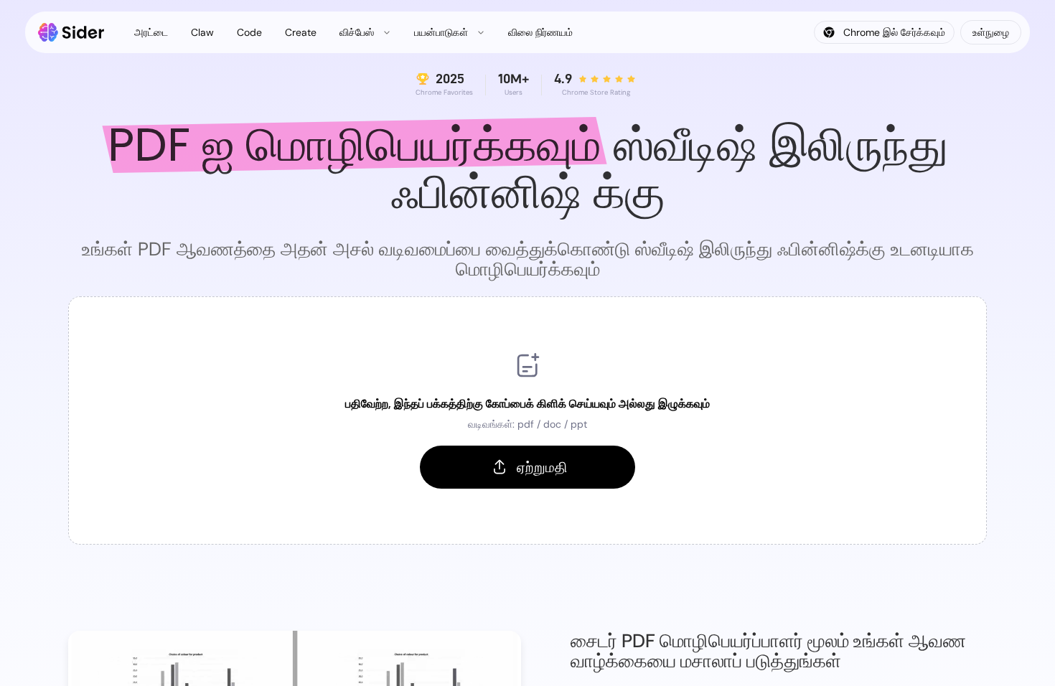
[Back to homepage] (71, 32)
